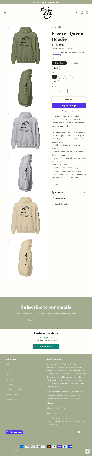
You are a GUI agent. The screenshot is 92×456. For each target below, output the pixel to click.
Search (8, 364)
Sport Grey (74, 63)
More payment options (69, 111)
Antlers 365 (14, 451)
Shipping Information (13, 389)
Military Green (59, 63)
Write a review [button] (46, 346)
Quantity (54, 87)
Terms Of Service (12, 394)
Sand (56, 68)
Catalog (8, 369)
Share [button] (56, 184)
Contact (8, 374)
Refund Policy (11, 384)
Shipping (55, 48)
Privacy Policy (10, 400)
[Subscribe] (63, 320)
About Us (9, 379)
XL (76, 77)
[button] (4, 12)
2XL (55, 82)
